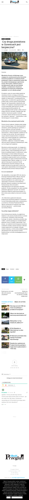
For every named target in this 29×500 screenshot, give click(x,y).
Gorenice (12, 269)
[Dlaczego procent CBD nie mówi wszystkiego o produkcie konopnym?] (5, 307)
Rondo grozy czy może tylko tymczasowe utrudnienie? (7, 293)
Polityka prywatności (17, 497)
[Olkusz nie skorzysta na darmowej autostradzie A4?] (5, 315)
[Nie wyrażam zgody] (27, 489)
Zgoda (8, 497)
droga (7, 269)
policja (17, 269)
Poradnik (4, 392)
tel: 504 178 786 (14, 474)
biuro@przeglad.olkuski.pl (18, 477)
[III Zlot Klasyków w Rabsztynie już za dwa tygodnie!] (5, 330)
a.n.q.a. (6, 50)
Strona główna (5, 36)
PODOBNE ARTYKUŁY (7, 302)
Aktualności (16, 36)
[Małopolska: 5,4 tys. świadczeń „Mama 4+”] (5, 322)
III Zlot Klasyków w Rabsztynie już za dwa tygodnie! (16, 330)
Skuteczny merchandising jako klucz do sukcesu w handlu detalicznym (21, 294)
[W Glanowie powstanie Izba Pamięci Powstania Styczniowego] (5, 337)
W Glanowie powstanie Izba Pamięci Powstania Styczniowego (18, 337)
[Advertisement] (14, 19)
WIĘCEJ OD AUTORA (20, 302)
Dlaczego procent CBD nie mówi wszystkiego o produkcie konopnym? (18, 307)
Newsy (10, 36)
